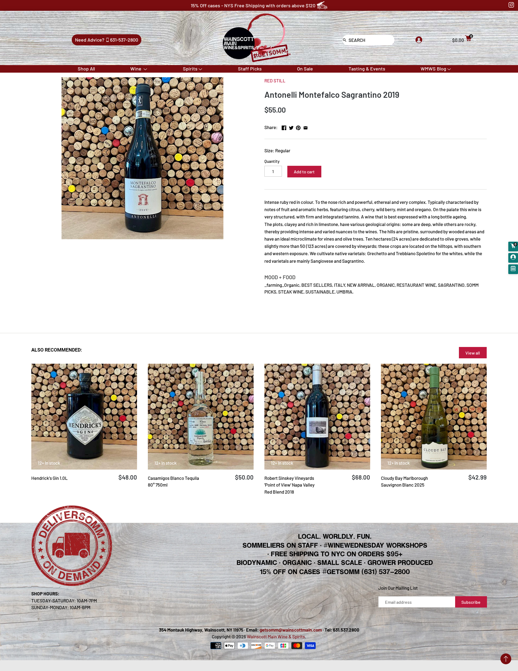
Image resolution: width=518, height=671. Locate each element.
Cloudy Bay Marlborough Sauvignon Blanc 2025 (404, 481)
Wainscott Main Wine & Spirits (276, 636)
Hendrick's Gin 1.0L (49, 478)
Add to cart (304, 171)
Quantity (272, 161)
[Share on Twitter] (291, 126)
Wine (136, 69)
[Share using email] (305, 126)
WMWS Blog (433, 69)
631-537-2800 (124, 40)
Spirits (190, 69)
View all (472, 352)
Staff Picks (250, 69)
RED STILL (274, 80)
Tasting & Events (367, 69)
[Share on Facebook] (284, 126)
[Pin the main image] (298, 126)
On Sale (305, 69)
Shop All (86, 69)
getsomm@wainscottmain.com (291, 629)
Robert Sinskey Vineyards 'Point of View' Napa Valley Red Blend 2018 (289, 484)
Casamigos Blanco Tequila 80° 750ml (173, 481)
